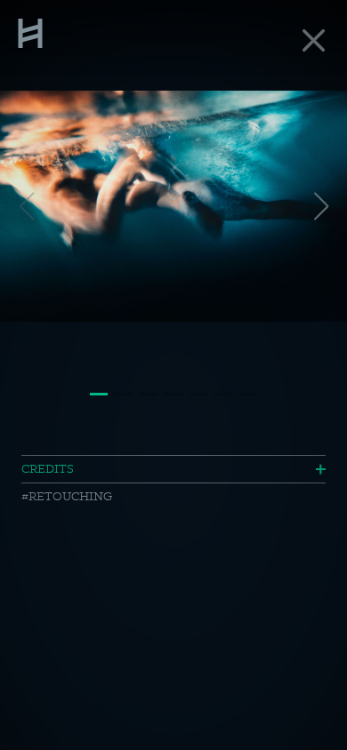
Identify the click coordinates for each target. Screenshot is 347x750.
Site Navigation (30, 31)
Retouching (70, 496)
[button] (321, 206)
